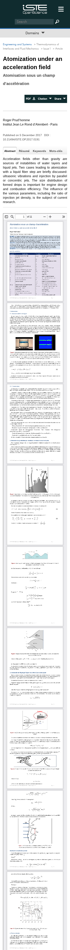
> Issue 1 (45, 49)
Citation (43, 98)
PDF (29, 98)
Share (58, 98)
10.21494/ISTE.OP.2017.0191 (21, 139)
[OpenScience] (35, 9)
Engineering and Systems (17, 44)
